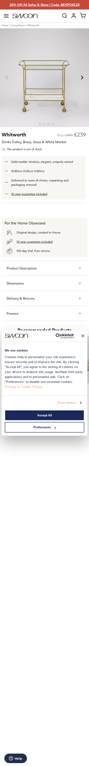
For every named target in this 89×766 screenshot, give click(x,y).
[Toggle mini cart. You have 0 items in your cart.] (83, 16)
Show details (66, 402)
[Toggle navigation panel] (6, 16)
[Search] (64, 16)
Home (5, 25)
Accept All (44, 415)
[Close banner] (82, 336)
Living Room (18, 25)
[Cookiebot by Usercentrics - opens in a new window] (56, 336)
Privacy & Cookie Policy (23, 386)
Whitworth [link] (33, 25)
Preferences (42, 427)
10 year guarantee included (29, 194)
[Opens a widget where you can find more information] (15, 759)
